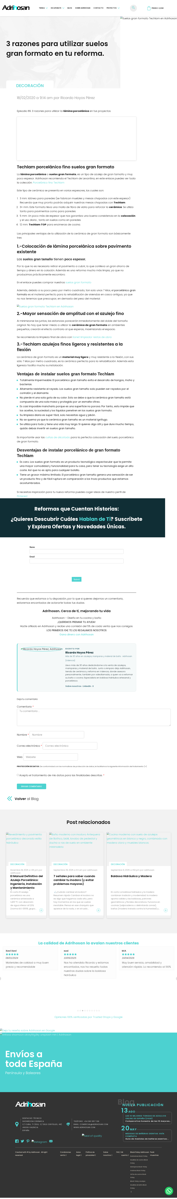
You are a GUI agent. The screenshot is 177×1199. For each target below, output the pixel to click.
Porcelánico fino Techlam (48, 182)
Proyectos (112, 8)
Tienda (42, 8)
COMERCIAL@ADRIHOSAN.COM (94, 1124)
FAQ (118, 1152)
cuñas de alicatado (57, 437)
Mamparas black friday (138, 1167)
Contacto (98, 8)
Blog (69, 8)
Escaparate (56, 8)
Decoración (30, 86)
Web (20, 757)
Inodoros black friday (137, 1170)
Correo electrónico (29, 746)
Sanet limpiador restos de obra (92, 337)
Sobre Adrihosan (82, 8)
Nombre (23, 734)
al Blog (40, 798)
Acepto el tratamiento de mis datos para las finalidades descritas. (61, 775)
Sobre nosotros (73, 686)
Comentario (25, 706)
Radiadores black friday (138, 1156)
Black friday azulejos (137, 1181)
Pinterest (22, 496)
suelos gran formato (78, 282)
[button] (169, 1191)
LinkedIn (87, 686)
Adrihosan (35, 1152)
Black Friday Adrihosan (139, 1152)
